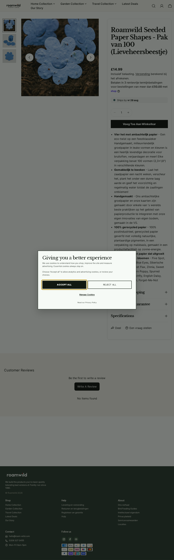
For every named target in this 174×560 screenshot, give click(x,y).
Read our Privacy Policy (87, 302)
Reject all (109, 284)
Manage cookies (87, 294)
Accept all (64, 284)
